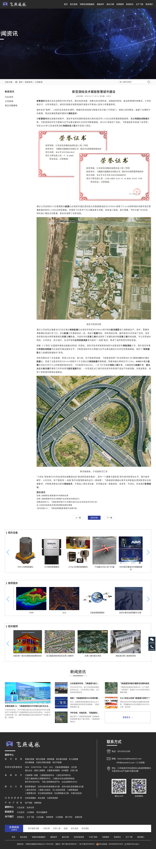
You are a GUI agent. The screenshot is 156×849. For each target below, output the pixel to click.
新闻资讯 (129, 4)
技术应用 (30, 807)
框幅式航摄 (29, 759)
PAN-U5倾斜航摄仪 (25, 567)
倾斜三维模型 (39, 770)
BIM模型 (65, 770)
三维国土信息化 (44, 790)
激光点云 (28, 770)
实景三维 (74, 770)
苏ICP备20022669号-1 (87, 844)
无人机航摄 (73, 759)
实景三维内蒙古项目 (61, 656)
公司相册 (59, 817)
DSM (29, 613)
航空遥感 (73, 4)
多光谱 (74, 767)
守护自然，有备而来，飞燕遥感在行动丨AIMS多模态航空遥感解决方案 (85, 713)
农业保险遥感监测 (45, 793)
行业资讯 (9, 97)
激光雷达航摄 (61, 759)
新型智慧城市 (30, 787)
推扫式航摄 (40, 759)
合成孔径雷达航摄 (43, 762)
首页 (66, 4)
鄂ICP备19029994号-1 (70, 844)
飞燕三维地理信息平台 (50, 782)
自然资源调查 (79, 837)
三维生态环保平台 (63, 775)
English (136, 844)
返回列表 (94, 518)
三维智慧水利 (30, 793)
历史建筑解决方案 (61, 793)
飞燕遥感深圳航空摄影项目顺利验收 (134, 683)
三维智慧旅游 (72, 790)
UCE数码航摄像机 (51, 567)
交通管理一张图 (31, 775)
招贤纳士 (20, 817)
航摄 (66, 828)
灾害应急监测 (76, 793)
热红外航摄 (57, 762)
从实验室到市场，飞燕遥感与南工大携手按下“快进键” (85, 683)
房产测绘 (28, 803)
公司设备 (40, 817)
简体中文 (130, 844)
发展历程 (78, 817)
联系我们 (149, 4)
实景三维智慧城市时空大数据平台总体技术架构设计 (58, 499)
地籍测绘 (37, 803)
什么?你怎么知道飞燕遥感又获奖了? (135, 698)
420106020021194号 (116, 844)
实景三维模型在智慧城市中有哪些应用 (52, 496)
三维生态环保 (30, 790)
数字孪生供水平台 (32, 782)
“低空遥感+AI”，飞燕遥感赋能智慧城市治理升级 (57, 508)
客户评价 (69, 817)
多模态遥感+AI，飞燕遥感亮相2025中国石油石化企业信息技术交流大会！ (68, 502)
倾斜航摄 (50, 759)
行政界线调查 (52, 798)
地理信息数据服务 (87, 4)
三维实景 (46, 828)
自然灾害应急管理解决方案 (127, 613)
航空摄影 (85, 828)
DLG (61, 613)
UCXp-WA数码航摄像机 (78, 567)
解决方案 (110, 4)
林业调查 (41, 798)
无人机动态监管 (58, 790)
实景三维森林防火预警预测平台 (38, 778)
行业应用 (20, 807)
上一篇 (78, 518)
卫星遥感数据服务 (94, 613)
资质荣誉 (49, 817)
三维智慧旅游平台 (47, 775)
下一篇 (109, 518)
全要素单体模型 (53, 770)
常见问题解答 (11, 106)
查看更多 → (128, 717)
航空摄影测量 (33, 828)
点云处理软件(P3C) (69, 782)
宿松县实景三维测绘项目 (94, 656)
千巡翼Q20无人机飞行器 (104, 567)
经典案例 (120, 4)
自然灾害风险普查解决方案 (49, 787)
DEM (27, 767)
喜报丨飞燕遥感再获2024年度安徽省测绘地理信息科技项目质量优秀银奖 (85, 698)
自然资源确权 (30, 798)
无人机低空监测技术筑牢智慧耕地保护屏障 (54, 505)
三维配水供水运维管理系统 (63, 778)
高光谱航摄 (29, 762)
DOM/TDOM (36, 767)
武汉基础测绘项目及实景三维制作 (28, 656)
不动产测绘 (93, 837)
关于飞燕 (139, 4)
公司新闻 (39, 82)
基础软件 (100, 4)
